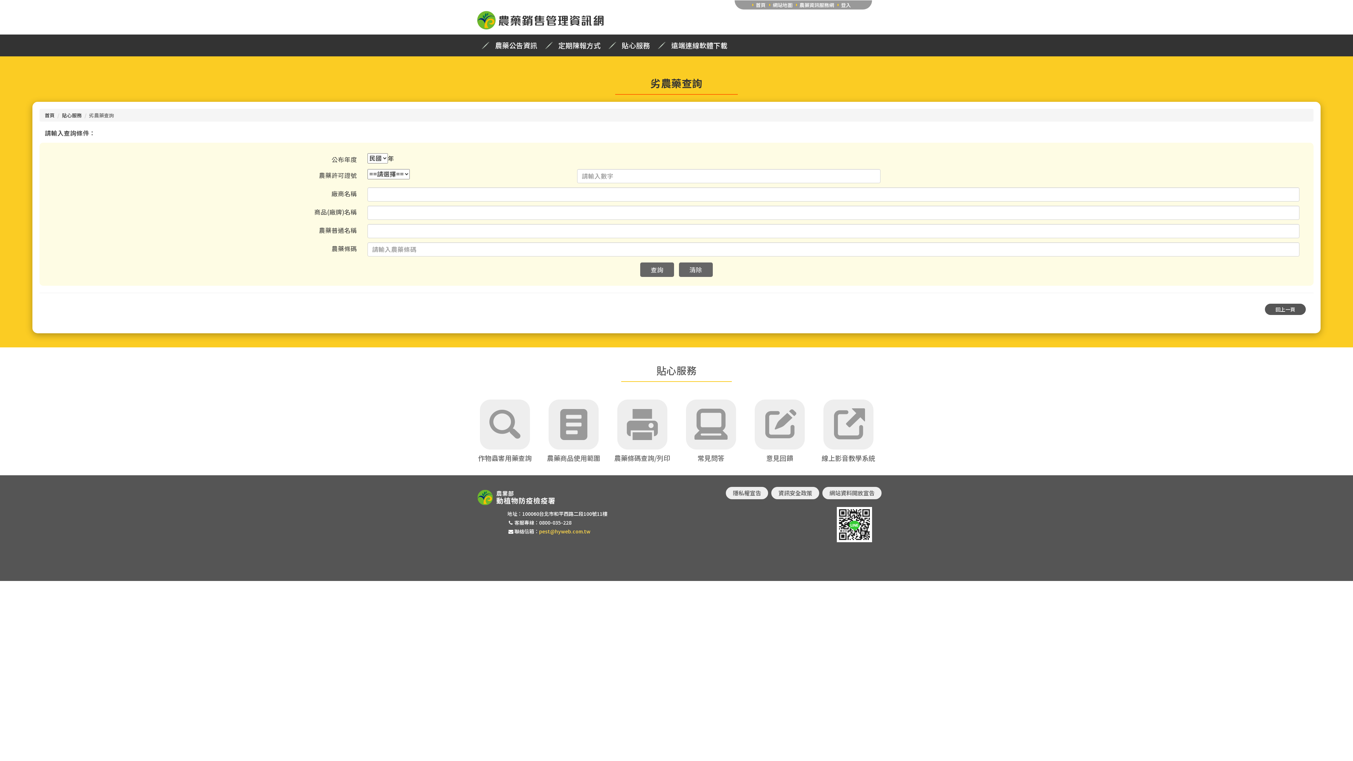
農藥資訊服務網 (816, 4)
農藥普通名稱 (338, 230)
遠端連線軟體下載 (699, 45)
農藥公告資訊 (516, 45)
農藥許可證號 (338, 175)
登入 (846, 4)
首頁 (761, 4)
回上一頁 (1285, 309)
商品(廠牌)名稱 (335, 212)
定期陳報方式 (579, 45)
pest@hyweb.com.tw (565, 531)
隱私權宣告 (747, 493)
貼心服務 (636, 45)
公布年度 (344, 159)
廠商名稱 (344, 193)
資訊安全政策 (795, 493)
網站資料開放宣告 (852, 493)
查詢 (657, 269)
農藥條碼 (344, 248)
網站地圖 (782, 4)
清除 (696, 269)
